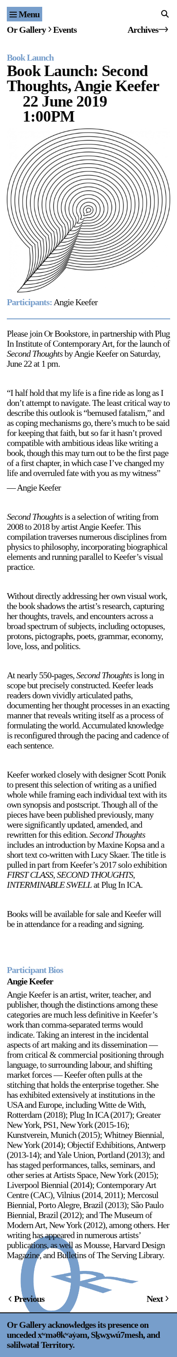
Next (155, 1299)
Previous (29, 1299)
